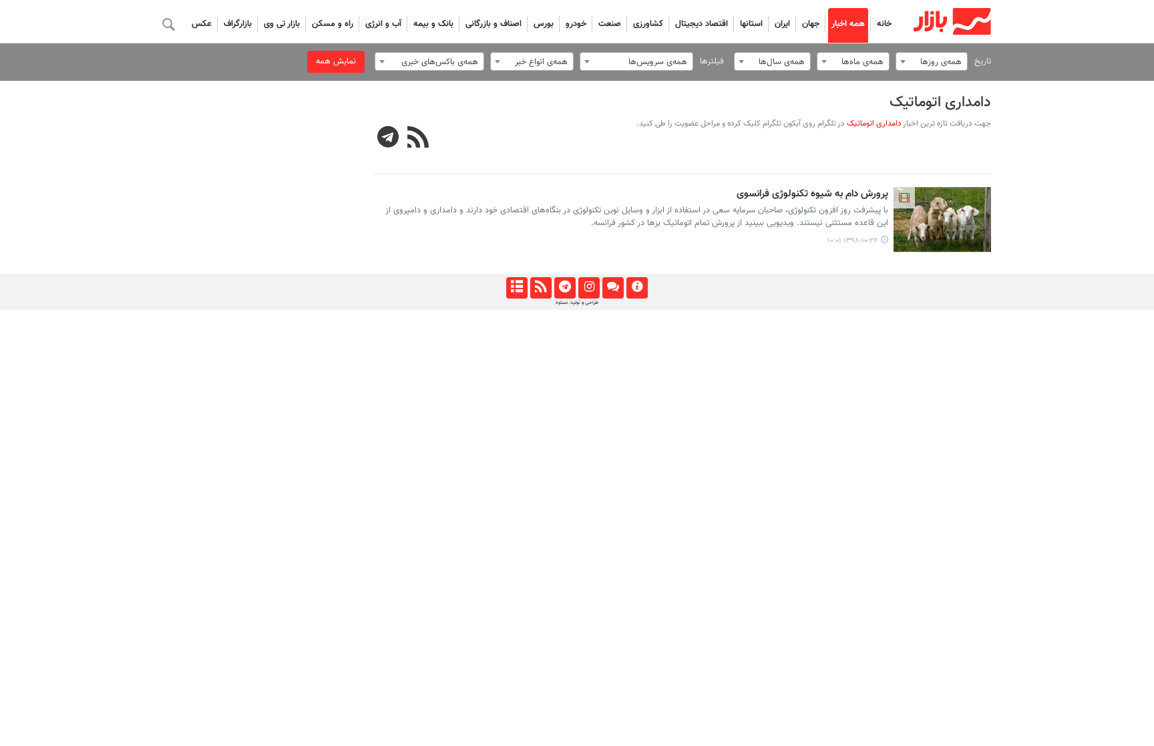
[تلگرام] (564, 287)
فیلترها (712, 61)
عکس (202, 24)
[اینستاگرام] (588, 287)
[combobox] (932, 61)
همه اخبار (848, 24)
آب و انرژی (383, 24)
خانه (884, 24)
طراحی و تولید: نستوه (577, 303)
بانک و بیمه (433, 24)
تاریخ (982, 61)
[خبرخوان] (540, 287)
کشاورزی (648, 24)
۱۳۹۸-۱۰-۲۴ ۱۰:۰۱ (852, 240)
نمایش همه (336, 61)
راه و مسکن (332, 24)
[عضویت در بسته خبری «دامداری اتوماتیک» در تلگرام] (388, 139)
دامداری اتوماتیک (940, 102)
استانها (751, 24)
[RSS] (418, 139)
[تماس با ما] (612, 287)
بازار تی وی (282, 24)
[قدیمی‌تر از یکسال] (943, 219)
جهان (810, 24)
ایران (782, 24)
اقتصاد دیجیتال (701, 24)
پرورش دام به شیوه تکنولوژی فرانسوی (812, 194)
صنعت (609, 24)
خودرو (576, 24)
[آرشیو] (516, 287)
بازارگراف (238, 24)
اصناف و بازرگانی (493, 24)
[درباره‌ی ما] (636, 287)
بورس (544, 24)
